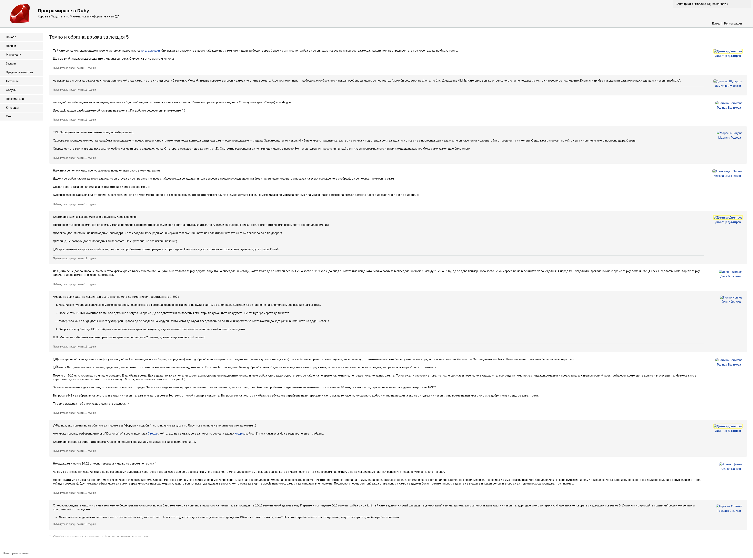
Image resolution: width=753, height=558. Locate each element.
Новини (11, 45)
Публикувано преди (74, 67)
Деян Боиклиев (730, 276)
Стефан (153, 433)
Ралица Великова (729, 107)
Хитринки (12, 81)
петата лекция (150, 50)
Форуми (11, 90)
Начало (11, 37)
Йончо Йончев (731, 302)
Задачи (11, 63)
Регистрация (733, 23)
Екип (9, 116)
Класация (12, 107)
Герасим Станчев (729, 510)
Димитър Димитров (728, 55)
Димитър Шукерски (728, 85)
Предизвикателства (19, 72)
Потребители (15, 98)
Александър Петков (727, 175)
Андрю (239, 433)
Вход (716, 23)
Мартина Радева (729, 137)
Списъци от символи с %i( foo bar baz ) (702, 3)
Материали (13, 54)
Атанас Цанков (731, 468)
